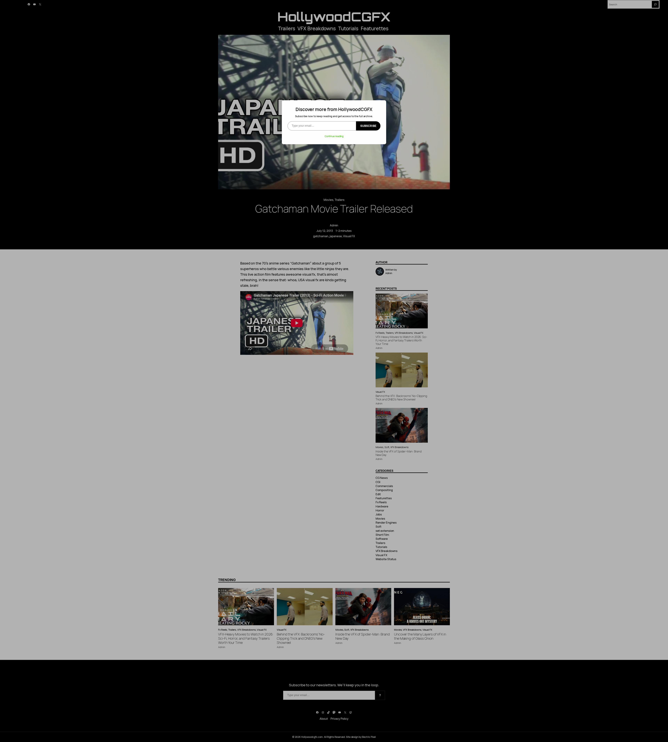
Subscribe (368, 126)
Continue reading (334, 136)
